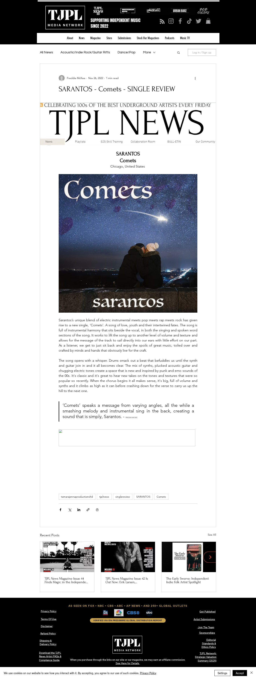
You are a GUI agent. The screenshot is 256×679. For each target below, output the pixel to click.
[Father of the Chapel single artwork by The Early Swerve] (189, 557)
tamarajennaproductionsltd (77, 496)
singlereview (122, 496)
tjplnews (104, 496)
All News (46, 52)
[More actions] (195, 78)
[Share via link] (88, 509)
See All (212, 534)
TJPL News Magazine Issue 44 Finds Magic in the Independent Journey (67, 580)
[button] (208, 21)
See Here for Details (128, 663)
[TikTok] (189, 21)
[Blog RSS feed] (162, 21)
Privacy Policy (148, 673)
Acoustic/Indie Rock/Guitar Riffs (85, 52)
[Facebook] (180, 21)
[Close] (251, 673)
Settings (222, 673)
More (147, 52)
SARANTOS (143, 496)
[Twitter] (198, 21)
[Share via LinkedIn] (79, 509)
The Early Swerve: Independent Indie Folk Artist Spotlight (187, 580)
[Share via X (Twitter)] (69, 509)
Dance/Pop (126, 52)
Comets (161, 496)
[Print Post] (97, 509)
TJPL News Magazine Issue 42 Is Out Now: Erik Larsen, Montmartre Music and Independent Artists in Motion (127, 580)
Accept (240, 673)
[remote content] (128, 438)
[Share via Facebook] (60, 509)
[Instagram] (171, 21)
